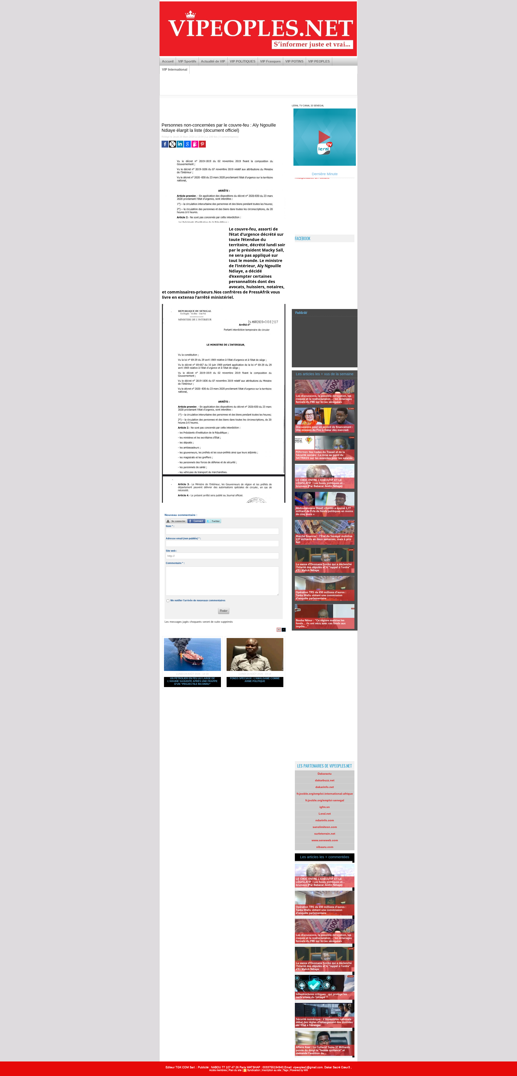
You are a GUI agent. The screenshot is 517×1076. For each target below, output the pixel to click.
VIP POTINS (294, 61)
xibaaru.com (324, 847)
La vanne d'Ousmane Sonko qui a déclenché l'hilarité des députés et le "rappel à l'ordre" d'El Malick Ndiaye (324, 567)
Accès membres (218, 1070)
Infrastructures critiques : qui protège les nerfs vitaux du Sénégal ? (321, 996)
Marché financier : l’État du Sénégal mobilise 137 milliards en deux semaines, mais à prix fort (324, 539)
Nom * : (170, 526)
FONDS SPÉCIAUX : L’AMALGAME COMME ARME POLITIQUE (255, 680)
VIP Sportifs (187, 61)
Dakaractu (325, 773)
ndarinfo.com (324, 820)
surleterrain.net (324, 833)
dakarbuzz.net (324, 780)
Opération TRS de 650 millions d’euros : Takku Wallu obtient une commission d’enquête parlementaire (321, 595)
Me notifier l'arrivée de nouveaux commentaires (197, 600)
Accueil (167, 61)
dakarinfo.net (324, 787)
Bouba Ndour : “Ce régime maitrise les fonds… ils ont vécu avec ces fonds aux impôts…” (321, 623)
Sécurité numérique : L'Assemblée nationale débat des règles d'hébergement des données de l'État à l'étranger (324, 1022)
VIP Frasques (270, 61)
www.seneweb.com (325, 840)
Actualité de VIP (213, 61)
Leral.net (325, 813)
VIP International (174, 69)
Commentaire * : (175, 563)
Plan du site (235, 1070)
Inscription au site (271, 1070)
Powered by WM (299, 1070)
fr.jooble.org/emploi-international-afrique (325, 793)
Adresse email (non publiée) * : (183, 538)
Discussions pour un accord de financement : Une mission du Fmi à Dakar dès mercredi (324, 428)
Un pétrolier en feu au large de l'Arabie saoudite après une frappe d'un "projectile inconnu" (192, 681)
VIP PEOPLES (319, 61)
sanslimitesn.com (325, 827)
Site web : (171, 550)
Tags (285, 1070)
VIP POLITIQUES (242, 61)
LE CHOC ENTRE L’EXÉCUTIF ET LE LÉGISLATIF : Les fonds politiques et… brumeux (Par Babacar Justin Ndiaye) (320, 483)
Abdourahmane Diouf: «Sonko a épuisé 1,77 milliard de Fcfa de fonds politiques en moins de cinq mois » (324, 511)
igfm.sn (324, 807)
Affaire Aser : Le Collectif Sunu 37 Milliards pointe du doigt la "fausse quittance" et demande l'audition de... (323, 1050)
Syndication (253, 1070)
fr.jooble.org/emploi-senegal (324, 800)
